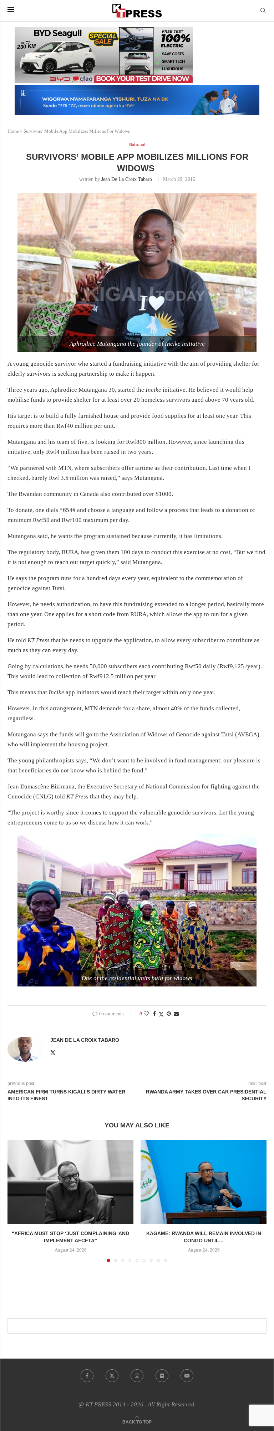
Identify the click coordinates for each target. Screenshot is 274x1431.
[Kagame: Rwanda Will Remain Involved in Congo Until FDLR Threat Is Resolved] (204, 1182)
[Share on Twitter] (161, 1014)
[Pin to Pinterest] (169, 1014)
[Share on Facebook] (154, 1014)
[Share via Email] (176, 1014)
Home (13, 131)
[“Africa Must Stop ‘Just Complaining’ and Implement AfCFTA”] (70, 1182)
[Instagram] (137, 1375)
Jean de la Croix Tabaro (126, 179)
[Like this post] (146, 1014)
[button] (17, 1201)
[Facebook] (87, 1375)
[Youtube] (187, 1375)
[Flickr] (162, 1375)
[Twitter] (112, 1375)
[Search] (263, 11)
